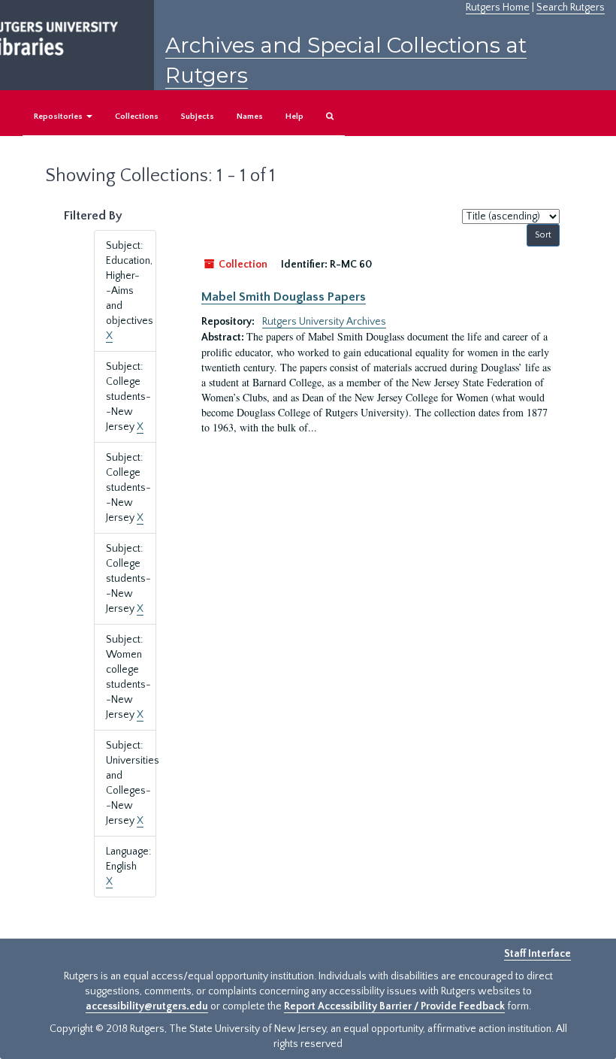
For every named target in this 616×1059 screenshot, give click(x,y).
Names (250, 116)
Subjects (197, 116)
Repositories (59, 116)
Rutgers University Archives (324, 322)
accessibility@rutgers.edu (147, 1006)
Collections (137, 116)
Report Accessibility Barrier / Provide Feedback (394, 1006)
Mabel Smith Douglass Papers (283, 297)
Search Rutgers (570, 8)
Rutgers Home (498, 8)
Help (294, 116)
